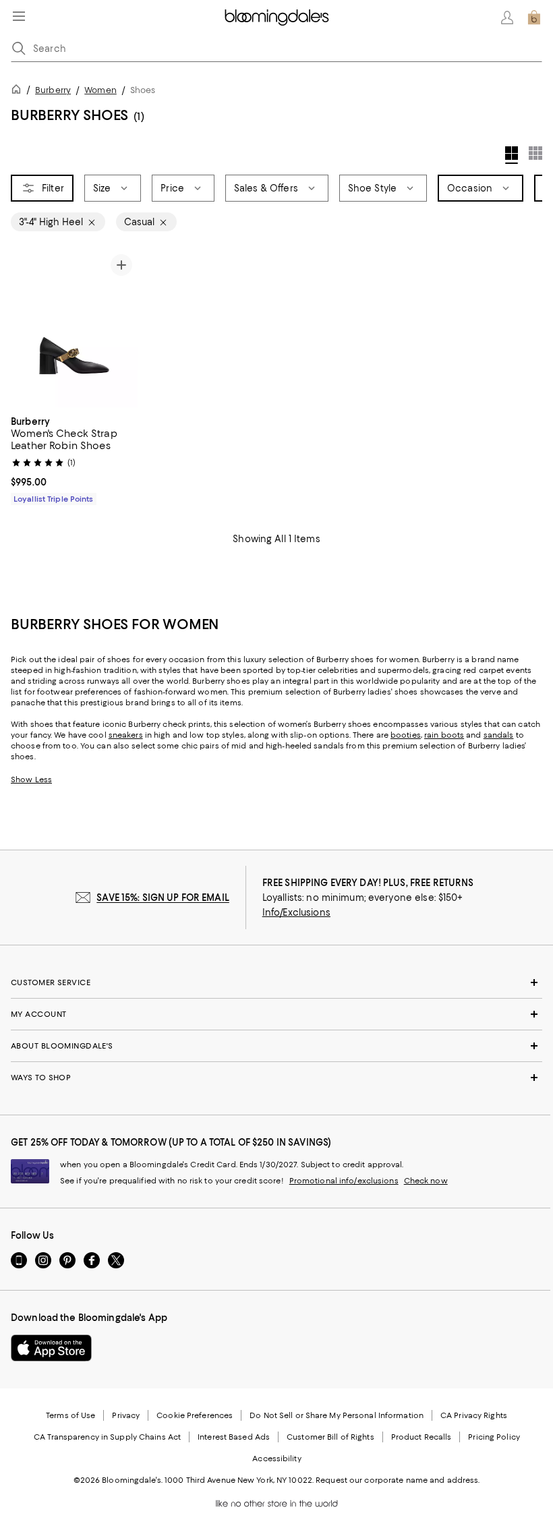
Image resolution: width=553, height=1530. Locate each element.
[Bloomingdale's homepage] (19, 91)
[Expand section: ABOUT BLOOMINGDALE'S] (276, 1045)
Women (100, 90)
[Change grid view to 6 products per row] (535, 153)
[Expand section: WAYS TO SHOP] (276, 1077)
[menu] (19, 16)
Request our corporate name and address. (397, 1480)
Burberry (53, 90)
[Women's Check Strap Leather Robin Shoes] (74, 328)
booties (405, 735)
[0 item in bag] (534, 17)
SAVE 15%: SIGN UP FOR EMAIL (162, 897)
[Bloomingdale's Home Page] (277, 17)
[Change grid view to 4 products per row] (511, 155)
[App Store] (51, 1347)
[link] (74, 458)
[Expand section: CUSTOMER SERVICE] (276, 982)
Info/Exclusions (296, 912)
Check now (426, 1180)
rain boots (444, 735)
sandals (499, 735)
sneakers (126, 735)
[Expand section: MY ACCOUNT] (276, 1014)
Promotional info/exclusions (344, 1180)
